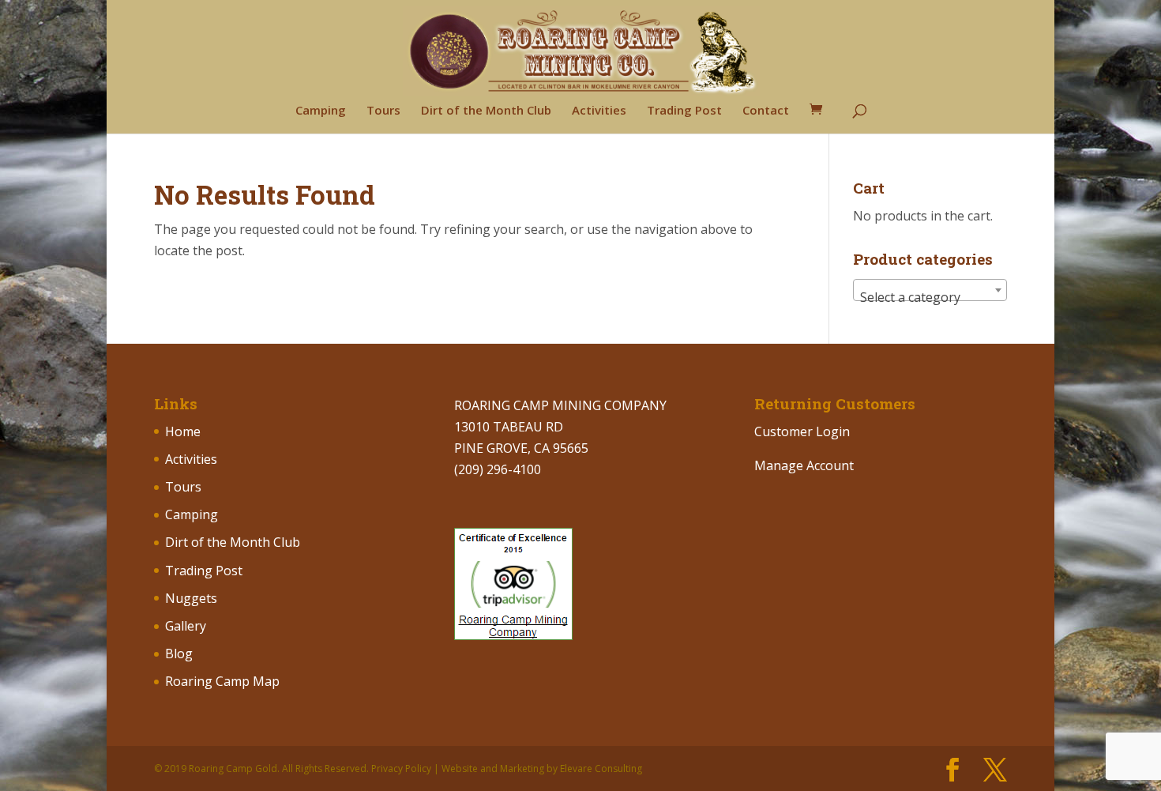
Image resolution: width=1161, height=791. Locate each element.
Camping (320, 111)
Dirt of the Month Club (486, 111)
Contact (765, 111)
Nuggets (191, 598)
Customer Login (802, 431)
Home (183, 431)
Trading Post (684, 111)
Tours (383, 111)
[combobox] (930, 290)
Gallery (185, 626)
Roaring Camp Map (222, 681)
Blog (179, 653)
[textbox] (930, 297)
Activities (599, 111)
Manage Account (804, 465)
